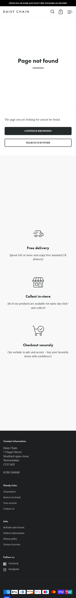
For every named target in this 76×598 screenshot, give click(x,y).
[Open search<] (52, 12)
